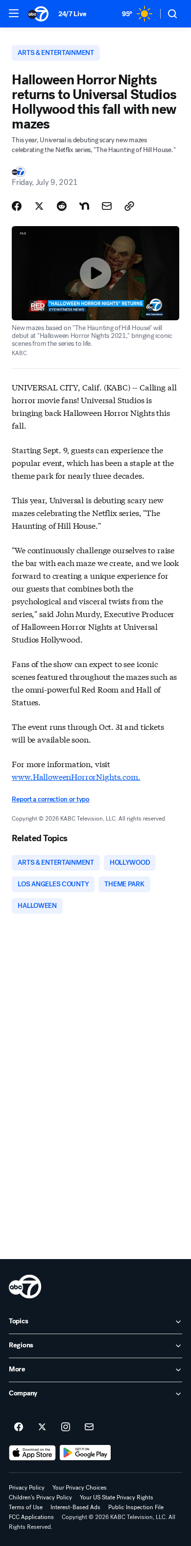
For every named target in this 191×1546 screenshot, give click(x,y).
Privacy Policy (27, 1488)
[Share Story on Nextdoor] (84, 206)
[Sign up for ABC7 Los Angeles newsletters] (89, 1427)
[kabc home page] (25, 1286)
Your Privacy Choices (79, 1488)
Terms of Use (26, 1507)
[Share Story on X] (39, 206)
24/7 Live (72, 14)
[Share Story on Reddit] (61, 206)
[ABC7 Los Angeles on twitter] (42, 1427)
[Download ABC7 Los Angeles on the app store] (32, 1453)
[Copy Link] (129, 206)
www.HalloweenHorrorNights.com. (76, 776)
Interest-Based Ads (75, 1507)
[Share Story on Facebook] (16, 206)
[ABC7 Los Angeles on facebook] (18, 1427)
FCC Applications (31, 1517)
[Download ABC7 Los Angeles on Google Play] (85, 1453)
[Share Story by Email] (106, 206)
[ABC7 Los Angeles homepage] (38, 14)
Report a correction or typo (50, 799)
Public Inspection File (136, 1507)
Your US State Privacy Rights (116, 1497)
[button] (13, 13)
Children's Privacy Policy (40, 1497)
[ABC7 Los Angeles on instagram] (65, 1427)
